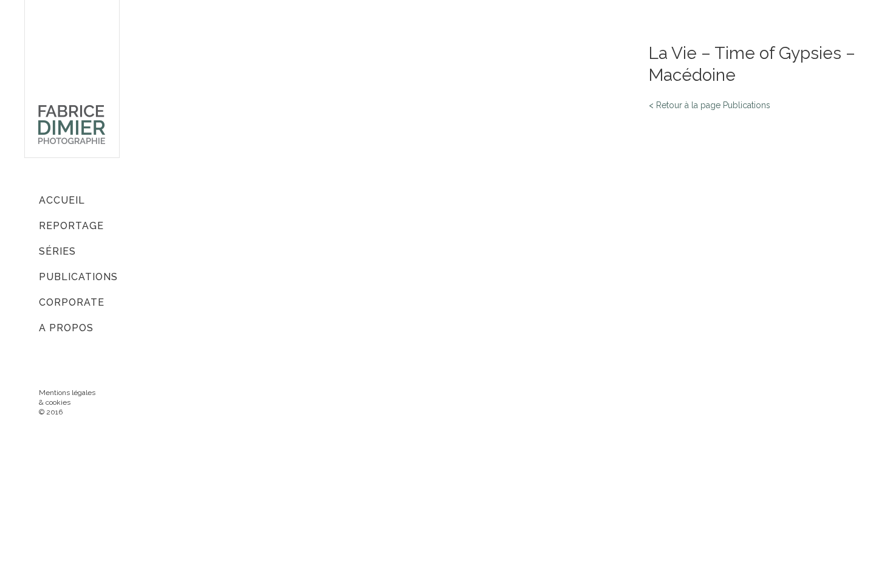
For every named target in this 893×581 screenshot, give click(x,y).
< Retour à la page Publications (709, 105)
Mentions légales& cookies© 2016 (67, 402)
